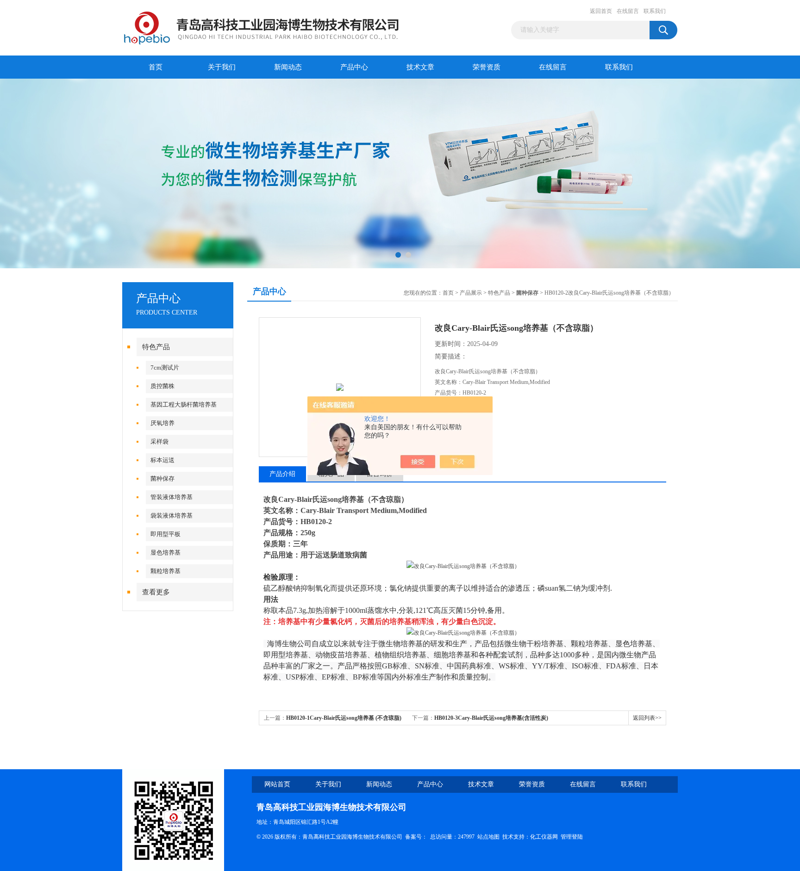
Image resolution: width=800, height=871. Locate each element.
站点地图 (488, 837)
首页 (155, 67)
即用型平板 (165, 534)
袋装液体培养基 (171, 515)
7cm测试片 (164, 367)
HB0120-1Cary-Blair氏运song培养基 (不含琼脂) (343, 718)
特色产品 (156, 347)
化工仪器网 (544, 837)
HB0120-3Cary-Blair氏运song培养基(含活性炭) (491, 718)
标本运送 (162, 460)
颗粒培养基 (165, 571)
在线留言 (628, 11)
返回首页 (601, 11)
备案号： (416, 837)
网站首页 (277, 784)
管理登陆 (572, 837)
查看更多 (156, 592)
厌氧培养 (162, 423)
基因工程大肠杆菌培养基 (183, 404)
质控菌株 (162, 386)
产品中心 (354, 67)
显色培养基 (165, 552)
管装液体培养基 (171, 497)
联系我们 (655, 11)
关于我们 (222, 67)
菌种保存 (162, 478)
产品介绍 (282, 473)
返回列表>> (647, 718)
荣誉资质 (486, 67)
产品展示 (471, 293)
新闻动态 (288, 67)
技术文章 (420, 67)
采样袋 (159, 441)
